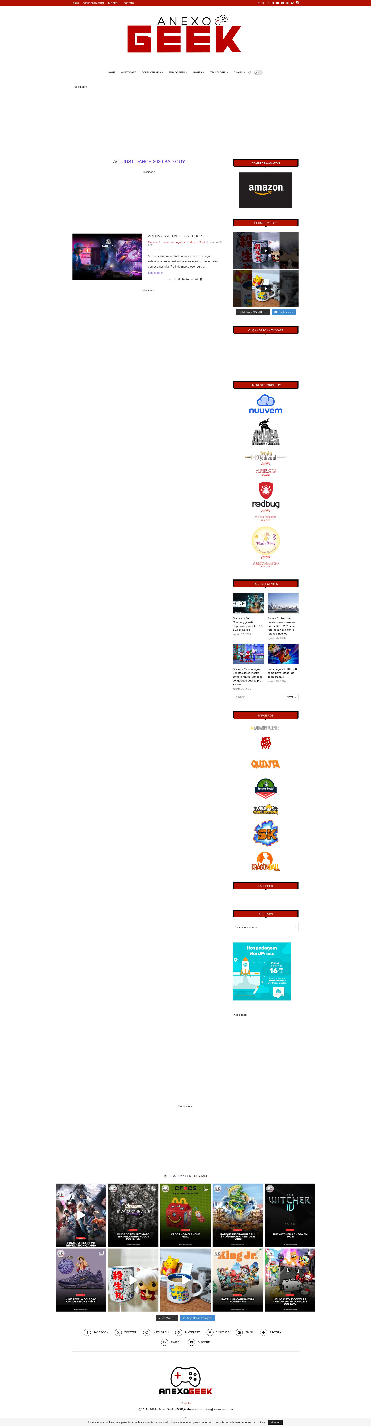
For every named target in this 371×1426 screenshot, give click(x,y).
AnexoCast (128, 72)
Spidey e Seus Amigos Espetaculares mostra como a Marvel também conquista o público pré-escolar (247, 677)
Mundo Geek (177, 72)
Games (197, 72)
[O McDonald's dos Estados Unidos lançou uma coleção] (290, 1280)
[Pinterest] (273, 3)
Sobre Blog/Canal (93, 3)
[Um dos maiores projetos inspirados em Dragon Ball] (238, 1215)
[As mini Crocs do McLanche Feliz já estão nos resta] (185, 1215)
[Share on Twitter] (179, 279)
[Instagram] (268, 3)
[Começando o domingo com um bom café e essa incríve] (133, 1280)
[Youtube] (277, 3)
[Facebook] (259, 3)
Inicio (75, 3)
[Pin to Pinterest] (183, 279)
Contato (129, 3)
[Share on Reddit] (192, 279)
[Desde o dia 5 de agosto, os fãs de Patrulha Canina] (238, 1280)
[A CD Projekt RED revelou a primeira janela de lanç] (290, 1215)
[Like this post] (170, 279)
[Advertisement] (185, 116)
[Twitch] (292, 3)
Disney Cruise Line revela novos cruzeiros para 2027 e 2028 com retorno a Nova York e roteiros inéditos (281, 626)
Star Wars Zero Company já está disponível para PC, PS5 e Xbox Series (248, 624)
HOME (111, 72)
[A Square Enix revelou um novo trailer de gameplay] (81, 1215)
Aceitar (275, 1422)
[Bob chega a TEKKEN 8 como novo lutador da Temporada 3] (283, 654)
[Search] (250, 72)
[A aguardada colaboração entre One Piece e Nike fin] (81, 1280)
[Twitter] (263, 3)
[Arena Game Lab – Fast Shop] (107, 257)
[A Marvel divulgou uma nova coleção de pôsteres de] (133, 1215)
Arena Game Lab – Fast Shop (175, 236)
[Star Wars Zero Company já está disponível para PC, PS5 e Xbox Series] (248, 603)
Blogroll (114, 3)
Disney (238, 72)
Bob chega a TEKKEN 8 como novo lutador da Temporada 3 (282, 673)
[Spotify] (287, 3)
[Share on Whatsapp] (196, 279)
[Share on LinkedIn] (187, 279)
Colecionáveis (151, 72)
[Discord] (297, 3)
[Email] (282, 3)
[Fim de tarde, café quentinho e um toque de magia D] (185, 1280)
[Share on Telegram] (201, 279)
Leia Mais (154, 272)
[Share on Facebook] (175, 279)
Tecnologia (217, 72)
